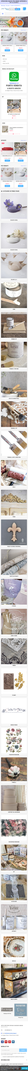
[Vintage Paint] (20, 1009)
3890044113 (14, 83)
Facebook (2, 1041)
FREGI (14, 516)
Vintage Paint (20, 1017)
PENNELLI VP (14, 428)
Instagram (13, 1041)
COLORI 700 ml (14, 249)
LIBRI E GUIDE (14, 635)
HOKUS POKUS (14, 725)
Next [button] (26, 40)
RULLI (14, 487)
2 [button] (10, 133)
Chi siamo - (8, 5)
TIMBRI (14, 665)
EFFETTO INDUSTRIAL (14, 398)
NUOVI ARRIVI (14, 999)
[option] (19, 42)
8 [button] (19, 133)
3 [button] (11, 133)
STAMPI (14, 695)
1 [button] (8, 133)
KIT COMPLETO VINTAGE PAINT (21, 155)
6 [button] (16, 133)
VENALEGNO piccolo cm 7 (7, 155)
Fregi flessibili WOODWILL (14, 546)
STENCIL (14, 606)
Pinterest (9, 1041)
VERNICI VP (14, 339)
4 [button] (13, 133)
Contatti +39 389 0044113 (15, 5)
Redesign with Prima (7, 1013)
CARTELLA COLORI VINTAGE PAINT (6, 45)
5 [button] (14, 133)
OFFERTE (14, 931)
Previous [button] (1, 40)
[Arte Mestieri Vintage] (5, 9)
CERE (14, 309)
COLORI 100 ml (14, 220)
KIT (14, 871)
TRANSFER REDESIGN (14, 754)
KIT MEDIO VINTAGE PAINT (14, 114)
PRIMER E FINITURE (13, 368)
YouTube (6, 1041)
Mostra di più (23, 30)
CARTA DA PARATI (14, 576)
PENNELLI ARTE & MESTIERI (14, 457)
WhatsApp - (3, 5)
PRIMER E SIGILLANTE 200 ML (19, 45)
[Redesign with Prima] (7, 1009)
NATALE (14, 961)
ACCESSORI (14, 901)
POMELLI (14, 782)
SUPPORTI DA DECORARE (14, 812)
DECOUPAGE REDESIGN (14, 842)
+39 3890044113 (8, 1030)
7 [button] (17, 133)
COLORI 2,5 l (14, 279)
